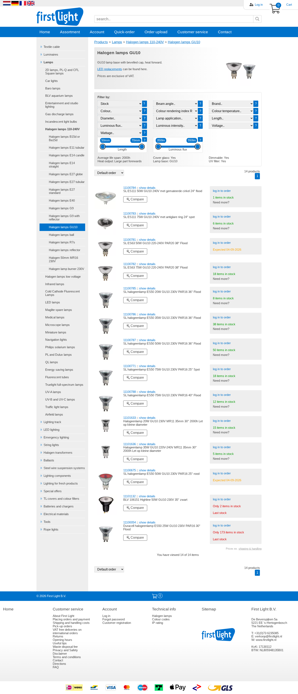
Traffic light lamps (56, 407)
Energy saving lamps (59, 369)
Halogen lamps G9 (61, 208)
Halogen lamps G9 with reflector (64, 217)
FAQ (56, 667)
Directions (59, 663)
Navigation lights (56, 339)
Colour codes (161, 619)
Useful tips (60, 643)
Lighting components (57, 475)
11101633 (129, 417)
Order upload (156, 32)
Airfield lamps (54, 414)
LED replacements (109, 69)
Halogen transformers (58, 452)
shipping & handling (250, 548)
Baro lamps (52, 88)
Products (101, 42)
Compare (137, 199)
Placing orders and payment (71, 619)
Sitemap (209, 609)
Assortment (70, 32)
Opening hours (62, 639)
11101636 (129, 444)
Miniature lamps (55, 332)
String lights (51, 445)
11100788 (129, 391)
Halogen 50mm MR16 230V (63, 259)
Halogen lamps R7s (62, 242)
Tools (47, 521)
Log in (259, 4)
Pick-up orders (62, 626)
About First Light (63, 616)
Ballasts (49, 460)
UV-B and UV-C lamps (60, 399)
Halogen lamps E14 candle (66, 155)
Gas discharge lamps (59, 114)
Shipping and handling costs (71, 622)
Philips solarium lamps (60, 347)
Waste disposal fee (65, 646)
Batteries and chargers (59, 506)
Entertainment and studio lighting (61, 105)
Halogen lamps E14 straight (62, 164)
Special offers (53, 491)
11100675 (129, 470)
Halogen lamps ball (61, 234)
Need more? (221, 202)
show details (147, 187)
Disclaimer (60, 653)
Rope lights (51, 529)
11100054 (129, 522)
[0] (154, 596)
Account (97, 32)
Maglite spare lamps (58, 310)
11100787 (129, 340)
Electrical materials (56, 514)
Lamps (48, 62)
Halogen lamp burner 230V (66, 269)
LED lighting (51, 429)
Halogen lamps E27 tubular (67, 182)
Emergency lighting (56, 437)
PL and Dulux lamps (58, 354)
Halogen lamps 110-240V (62, 129)
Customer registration (116, 622)
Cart (289, 4)
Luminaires (51, 54)
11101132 (129, 496)
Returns (58, 636)
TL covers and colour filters (61, 498)
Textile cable (52, 46)
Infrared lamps (54, 284)
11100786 (129, 314)
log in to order (222, 190)
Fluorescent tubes (57, 377)
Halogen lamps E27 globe (66, 174)
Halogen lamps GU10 (63, 227)
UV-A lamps (53, 392)
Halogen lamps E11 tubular (66, 147)
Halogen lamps (162, 616)
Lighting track (52, 422)
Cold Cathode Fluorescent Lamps (62, 293)
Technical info (164, 609)
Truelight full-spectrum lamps (64, 384)
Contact (225, 32)
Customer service (192, 32)
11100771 (129, 366)
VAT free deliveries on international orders (67, 631)
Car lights (51, 81)
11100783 (129, 213)
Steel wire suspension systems (64, 468)
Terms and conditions (67, 657)
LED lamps (52, 302)
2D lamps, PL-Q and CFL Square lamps (62, 71)
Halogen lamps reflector (64, 250)
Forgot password (113, 619)
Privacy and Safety (65, 650)
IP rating (157, 622)
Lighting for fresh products (61, 483)
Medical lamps (54, 317)
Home (45, 32)
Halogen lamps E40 (62, 200)
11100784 (129, 187)
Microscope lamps (57, 325)
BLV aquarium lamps (59, 95)
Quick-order (124, 32)
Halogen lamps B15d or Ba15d (64, 138)
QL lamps (51, 362)
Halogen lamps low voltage (63, 276)
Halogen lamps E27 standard (62, 191)
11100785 (129, 288)
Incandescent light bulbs (61, 121)
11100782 (129, 264)
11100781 (129, 239)
